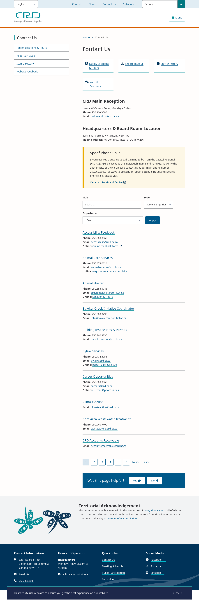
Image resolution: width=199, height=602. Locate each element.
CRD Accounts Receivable (101, 440)
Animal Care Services (98, 258)
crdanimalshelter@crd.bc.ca (107, 292)
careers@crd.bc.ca (102, 386)
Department (90, 213)
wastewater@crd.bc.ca (104, 428)
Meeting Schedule (112, 566)
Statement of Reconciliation (120, 518)
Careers (76, 4)
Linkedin (157, 572)
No (153, 480)
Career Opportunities (98, 376)
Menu (178, 17)
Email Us (24, 574)
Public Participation (113, 572)
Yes (135, 480)
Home (86, 37)
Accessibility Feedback (99, 232)
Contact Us (109, 4)
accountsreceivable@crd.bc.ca (108, 446)
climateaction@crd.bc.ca (105, 407)
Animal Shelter (93, 283)
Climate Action (93, 402)
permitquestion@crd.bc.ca (106, 339)
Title (85, 197)
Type (147, 197)
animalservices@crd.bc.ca (106, 267)
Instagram (159, 566)
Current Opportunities (105, 390)
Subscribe (129, 4)
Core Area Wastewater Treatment (107, 419)
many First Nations (155, 510)
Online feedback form (107, 246)
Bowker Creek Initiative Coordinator (108, 308)
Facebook (158, 559)
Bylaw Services (93, 351)
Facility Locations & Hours (31, 47)
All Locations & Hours (75, 574)
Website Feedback (27, 71)
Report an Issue (25, 55)
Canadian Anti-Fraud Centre (108, 182)
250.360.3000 (26, 581)
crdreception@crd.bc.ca (105, 116)
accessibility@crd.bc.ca (104, 242)
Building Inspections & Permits (105, 330)
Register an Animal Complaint (109, 271)
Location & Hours (102, 296)
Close (176, 593)
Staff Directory (25, 63)
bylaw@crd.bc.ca (101, 360)
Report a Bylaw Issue (104, 364)
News (92, 4)
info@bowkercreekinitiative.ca (109, 318)
